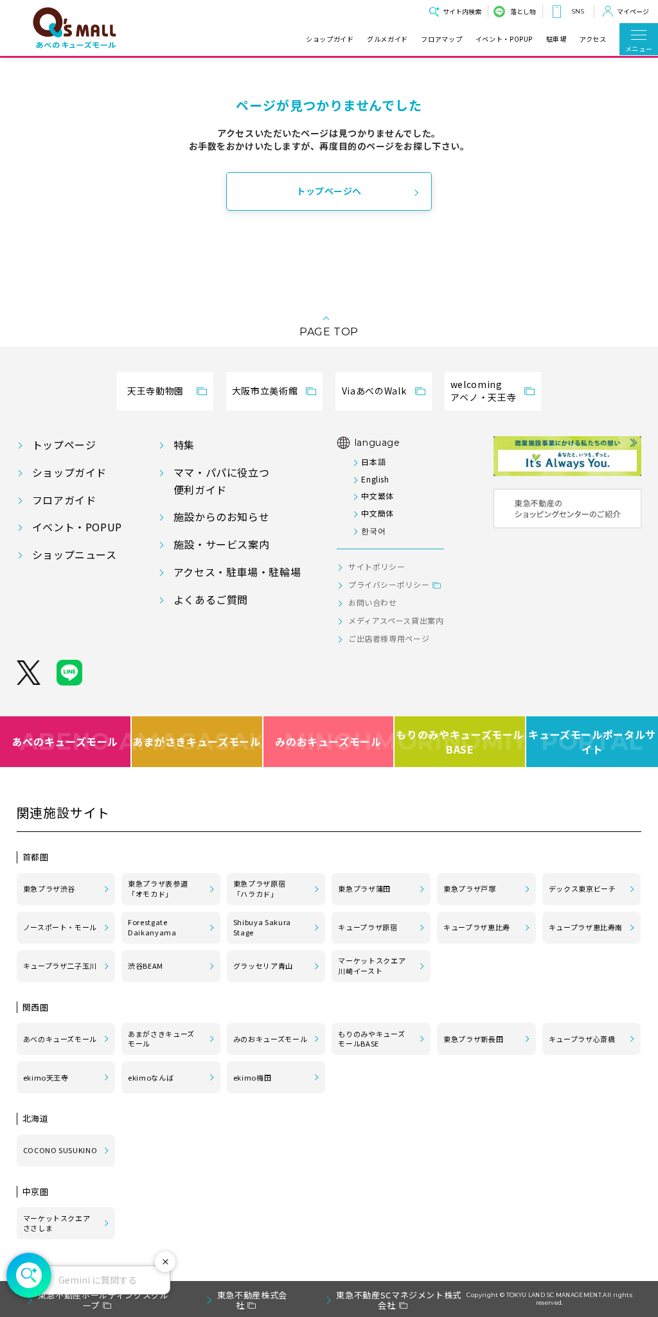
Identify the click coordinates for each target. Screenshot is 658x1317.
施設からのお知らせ (221, 516)
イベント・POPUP (504, 39)
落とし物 (523, 11)
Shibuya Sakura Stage (262, 927)
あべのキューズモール (65, 741)
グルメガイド (387, 39)
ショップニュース (74, 554)
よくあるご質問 (210, 599)
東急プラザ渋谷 (49, 888)
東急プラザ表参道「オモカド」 (158, 888)
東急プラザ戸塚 (469, 888)
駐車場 (556, 39)
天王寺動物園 (155, 390)
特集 (184, 444)
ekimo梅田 (252, 1077)
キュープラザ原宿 (367, 927)
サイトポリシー (376, 566)
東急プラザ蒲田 (364, 888)
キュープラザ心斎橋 (582, 1039)
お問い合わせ (372, 602)
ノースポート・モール (60, 927)
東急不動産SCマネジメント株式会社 (398, 1300)
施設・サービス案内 (221, 544)
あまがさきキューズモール (197, 741)
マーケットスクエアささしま (57, 1223)
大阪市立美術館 (265, 390)
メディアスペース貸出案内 (396, 620)
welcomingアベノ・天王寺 (483, 390)
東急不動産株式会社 (252, 1300)
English (375, 478)
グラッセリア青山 (263, 965)
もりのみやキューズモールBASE (460, 742)
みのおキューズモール (328, 741)
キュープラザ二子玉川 (60, 965)
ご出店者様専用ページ (388, 638)
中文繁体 (377, 495)
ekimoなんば (150, 1077)
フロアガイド (64, 500)
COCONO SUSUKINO (60, 1150)
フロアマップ (441, 39)
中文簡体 (377, 513)
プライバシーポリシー (388, 584)
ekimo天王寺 (46, 1077)
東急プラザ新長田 (473, 1039)
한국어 (373, 530)
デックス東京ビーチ (582, 888)
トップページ (64, 444)
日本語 (373, 461)
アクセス (593, 39)
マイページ (633, 11)
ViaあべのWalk (374, 390)
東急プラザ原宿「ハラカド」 (259, 888)
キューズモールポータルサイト (592, 742)
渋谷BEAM (145, 965)
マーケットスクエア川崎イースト (371, 965)
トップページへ (329, 190)
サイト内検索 (462, 11)
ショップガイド (329, 39)
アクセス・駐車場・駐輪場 (237, 571)
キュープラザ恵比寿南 (586, 927)
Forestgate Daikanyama (152, 927)
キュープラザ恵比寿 (476, 927)
